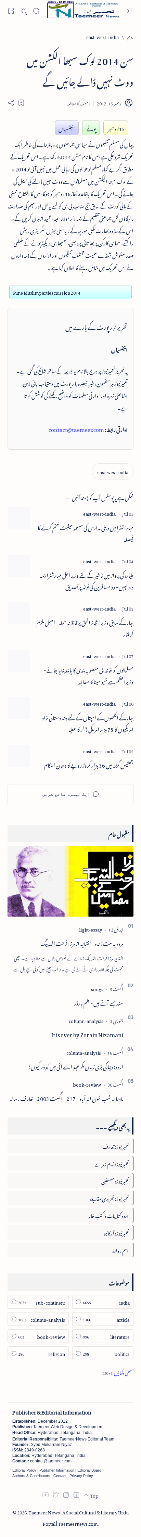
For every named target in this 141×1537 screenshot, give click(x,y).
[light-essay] (90, 929)
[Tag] (99, 513)
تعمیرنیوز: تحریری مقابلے (109, 1198)
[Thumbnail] (19, 518)
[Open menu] (130, 11)
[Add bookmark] (21, 102)
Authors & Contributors (31, 1476)
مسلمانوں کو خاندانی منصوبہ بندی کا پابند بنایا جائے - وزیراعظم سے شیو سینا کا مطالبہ (88, 675)
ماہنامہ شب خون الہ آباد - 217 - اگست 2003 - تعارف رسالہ (66, 1097)
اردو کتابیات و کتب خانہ (108, 1215)
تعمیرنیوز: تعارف (115, 1146)
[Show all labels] (118, 1371)
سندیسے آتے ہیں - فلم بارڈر (98, 1002)
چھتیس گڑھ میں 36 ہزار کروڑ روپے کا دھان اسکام (88, 764)
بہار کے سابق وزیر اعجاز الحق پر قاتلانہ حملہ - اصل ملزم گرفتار (85, 627)
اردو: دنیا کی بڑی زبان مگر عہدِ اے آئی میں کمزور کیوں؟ (75, 1065)
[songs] (97, 988)
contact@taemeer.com (76, 428)
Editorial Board (89, 1470)
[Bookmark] (11, 11)
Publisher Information (56, 1470)
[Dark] (23, 11)
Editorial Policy (24, 1470)
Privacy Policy (81, 1476)
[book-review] (87, 1084)
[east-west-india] (112, 471)
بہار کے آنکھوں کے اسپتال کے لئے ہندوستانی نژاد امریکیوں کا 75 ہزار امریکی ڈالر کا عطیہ (87, 722)
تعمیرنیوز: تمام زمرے (112, 1163)
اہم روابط (120, 1250)
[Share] (11, 102)
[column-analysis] (86, 1020)
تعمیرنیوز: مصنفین (115, 1180)
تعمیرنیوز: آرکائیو (116, 1232)
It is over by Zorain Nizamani (87, 1033)
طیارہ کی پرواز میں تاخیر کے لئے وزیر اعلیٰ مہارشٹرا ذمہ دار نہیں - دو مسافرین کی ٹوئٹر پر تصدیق (86, 580)
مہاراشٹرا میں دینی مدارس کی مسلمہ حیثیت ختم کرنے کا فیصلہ (85, 533)
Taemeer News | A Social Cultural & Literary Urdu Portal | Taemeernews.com (78, 1517)
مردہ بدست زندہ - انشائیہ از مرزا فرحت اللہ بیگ (81, 942)
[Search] (36, 11)
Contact (59, 1476)
